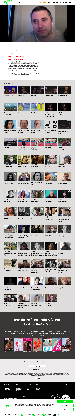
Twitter (21, 46)
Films (49, 2)
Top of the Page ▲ (67, 384)
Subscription (29, 386)
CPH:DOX (5, 351)
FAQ (28, 389)
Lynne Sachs (33, 199)
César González (7, 251)
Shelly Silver (6, 199)
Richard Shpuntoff (7, 234)
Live (40, 2)
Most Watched (18, 389)
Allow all (65, 401)
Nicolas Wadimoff (61, 181)
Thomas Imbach (7, 216)
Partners (6, 387)
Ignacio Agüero (61, 234)
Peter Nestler (47, 199)
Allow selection (65, 405)
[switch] (33, 415)
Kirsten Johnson (48, 181)
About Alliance (7, 386)
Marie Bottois (33, 147)
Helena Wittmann (7, 164)
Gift (27, 388)
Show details (61, 414)
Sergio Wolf (60, 286)
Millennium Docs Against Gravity (27, 352)
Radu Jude (10, 53)
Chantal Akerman (34, 286)
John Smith (47, 164)
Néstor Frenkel (48, 286)
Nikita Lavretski (61, 199)
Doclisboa (15, 351)
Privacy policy (7, 388)
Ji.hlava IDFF (54, 351)
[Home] (8, 2)
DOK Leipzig (35, 351)
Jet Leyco (19, 234)
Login (62, 2)
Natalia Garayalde (21, 199)
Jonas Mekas (6, 286)
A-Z (16, 386)
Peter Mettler (47, 303)
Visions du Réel (64, 351)
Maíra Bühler (20, 251)
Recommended (19, 388)
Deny (65, 409)
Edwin (32, 216)
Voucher (28, 387)
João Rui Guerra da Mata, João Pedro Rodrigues (51, 217)
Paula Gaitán (33, 234)
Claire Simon (60, 129)
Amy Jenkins (47, 251)
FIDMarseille (45, 351)
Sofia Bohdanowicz (35, 303)
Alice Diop (47, 112)
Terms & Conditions (8, 389)
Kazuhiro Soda (7, 268)
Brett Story (60, 251)
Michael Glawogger (21, 303)
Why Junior (38, 387)
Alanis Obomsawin (21, 268)
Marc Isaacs (20, 216)
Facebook (16, 46)
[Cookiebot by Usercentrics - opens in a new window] (7, 415)
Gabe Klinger (60, 147)
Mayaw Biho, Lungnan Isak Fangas (63, 217)
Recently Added (19, 387)
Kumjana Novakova (21, 147)
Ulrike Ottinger (61, 164)
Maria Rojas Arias (7, 181)
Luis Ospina (33, 268)
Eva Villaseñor (20, 286)
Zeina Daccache (21, 164)
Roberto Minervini (48, 234)
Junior (45, 2)
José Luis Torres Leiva (22, 181)
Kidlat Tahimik (34, 164)
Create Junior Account (38, 389)
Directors (17, 390)
